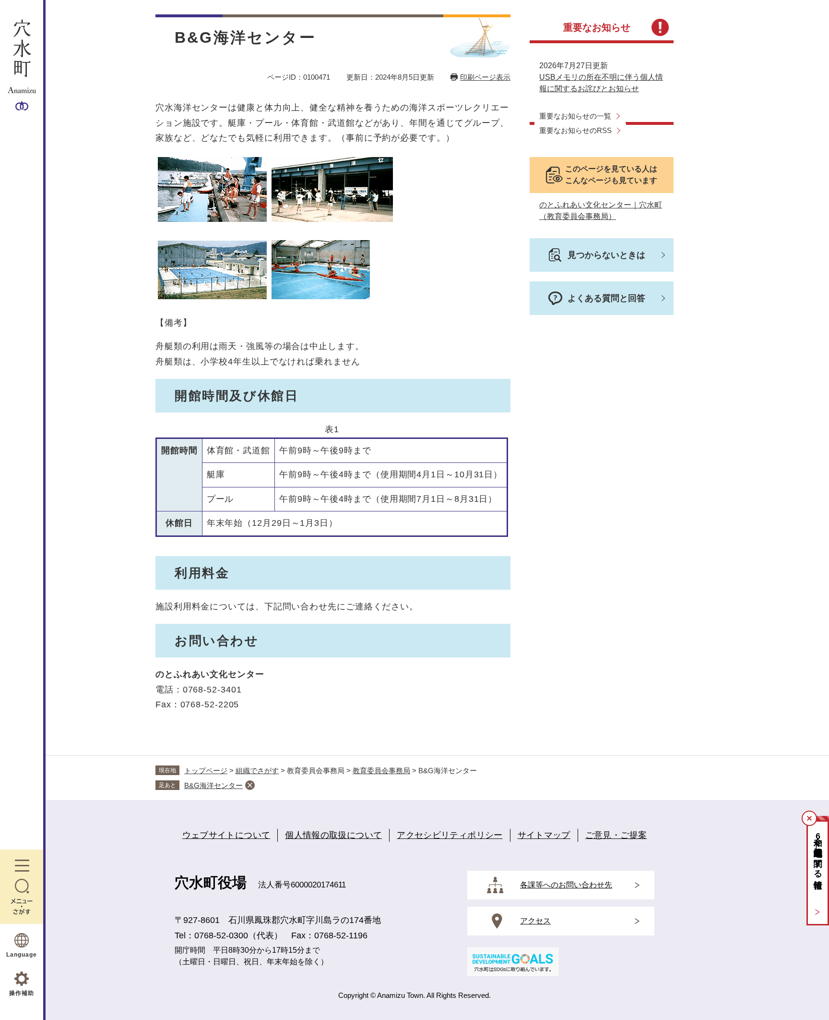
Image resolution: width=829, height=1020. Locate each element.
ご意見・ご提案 (616, 835)
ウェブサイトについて (226, 835)
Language (21, 954)
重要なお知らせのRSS (575, 130)
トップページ (205, 770)
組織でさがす (257, 770)
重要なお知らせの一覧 (575, 116)
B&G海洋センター (213, 785)
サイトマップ (544, 835)
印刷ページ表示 (485, 77)
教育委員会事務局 (381, 770)
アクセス (535, 921)
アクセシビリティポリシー (449, 835)
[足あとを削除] (250, 785)
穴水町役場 (211, 882)
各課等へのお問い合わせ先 (566, 885)
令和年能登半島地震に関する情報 (818, 852)
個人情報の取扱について (333, 835)
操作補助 (21, 993)
